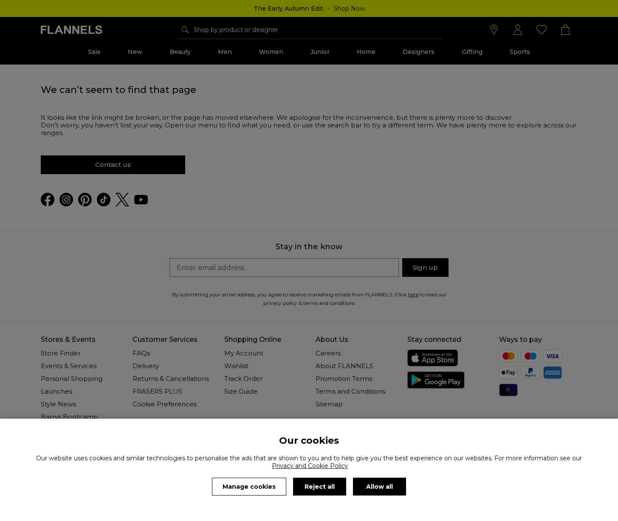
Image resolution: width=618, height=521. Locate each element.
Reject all (320, 486)
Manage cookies (249, 486)
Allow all (379, 486)
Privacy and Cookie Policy (310, 466)
